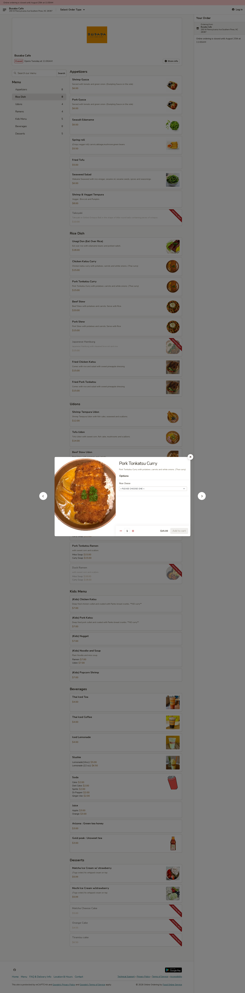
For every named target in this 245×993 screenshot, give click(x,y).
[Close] (190, 457)
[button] (43, 499)
